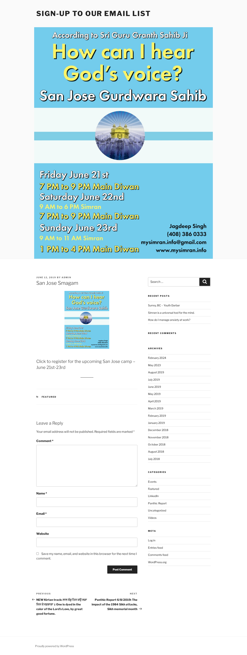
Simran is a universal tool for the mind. (171, 312)
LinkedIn (153, 496)
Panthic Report (157, 503)
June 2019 (154, 386)
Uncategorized (157, 510)
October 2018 (156, 444)
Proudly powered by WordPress (54, 646)
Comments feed (158, 554)
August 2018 (156, 451)
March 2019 (155, 408)
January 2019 (156, 422)
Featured (49, 397)
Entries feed (155, 547)
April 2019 (154, 401)
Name (41, 493)
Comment (44, 441)
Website (42, 534)
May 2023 (154, 365)
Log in (151, 540)
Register (86, 376)
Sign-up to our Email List (93, 13)
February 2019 (157, 415)
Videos (152, 517)
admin (66, 277)
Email (41, 514)
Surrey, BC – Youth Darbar (164, 305)
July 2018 (154, 459)
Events (152, 481)
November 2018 (158, 437)
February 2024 (157, 357)
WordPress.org (157, 562)
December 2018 (158, 430)
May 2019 (154, 394)
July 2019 (154, 379)
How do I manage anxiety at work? (169, 319)
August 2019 (156, 372)
